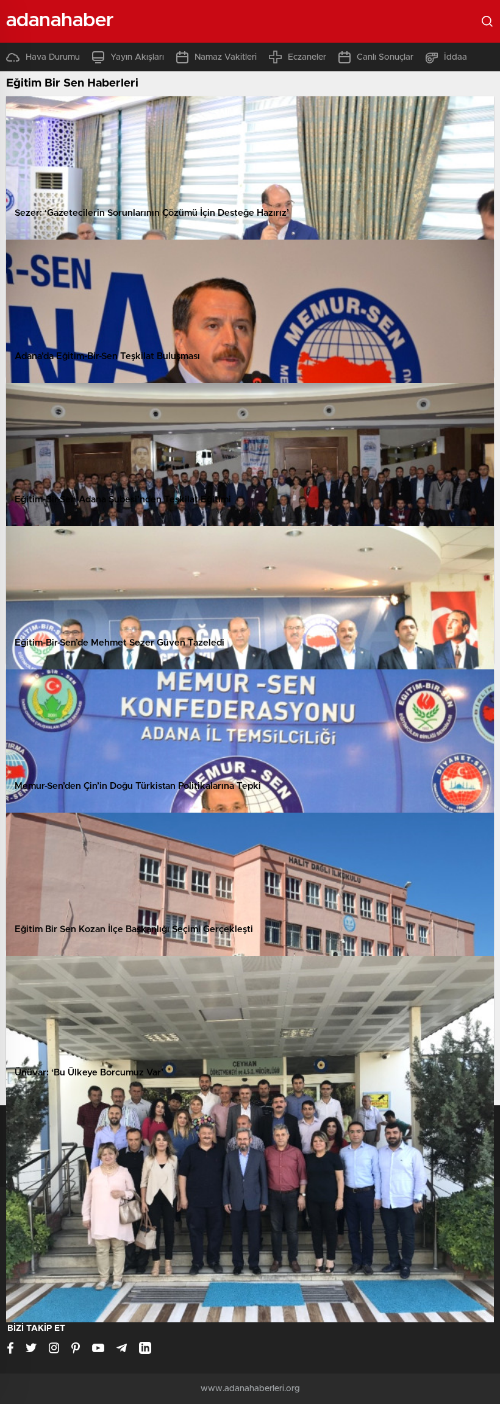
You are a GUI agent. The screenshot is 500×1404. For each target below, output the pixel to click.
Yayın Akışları (137, 57)
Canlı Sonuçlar (385, 57)
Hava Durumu (53, 57)
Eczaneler (307, 57)
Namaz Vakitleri (226, 57)
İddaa (455, 57)
